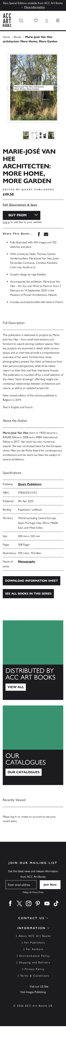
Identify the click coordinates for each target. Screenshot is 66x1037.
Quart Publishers (29, 484)
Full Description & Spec (20, 204)
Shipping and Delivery (34, 962)
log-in (13, 816)
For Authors (34, 949)
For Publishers (34, 942)
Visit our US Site (39, 986)
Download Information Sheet (31, 580)
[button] (35, 20)
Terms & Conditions (34, 975)
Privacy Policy (35, 969)
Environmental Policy (34, 955)
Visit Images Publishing (33, 992)
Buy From (17, 215)
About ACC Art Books (35, 936)
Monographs (26, 561)
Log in (6, 222)
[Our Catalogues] (33, 745)
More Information (34, 7)
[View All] (33, 660)
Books (17, 37)
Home (6, 37)
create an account (31, 816)
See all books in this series (28, 593)
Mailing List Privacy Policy (33, 892)
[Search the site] (21, 20)
